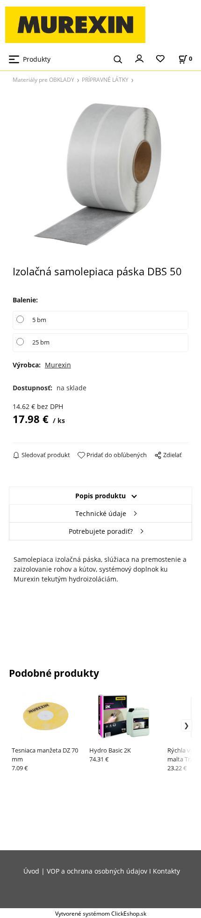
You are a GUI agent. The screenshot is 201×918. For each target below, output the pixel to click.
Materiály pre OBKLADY (43, 79)
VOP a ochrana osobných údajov (97, 871)
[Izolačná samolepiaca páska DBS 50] (101, 177)
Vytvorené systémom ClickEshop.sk (100, 913)
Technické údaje (100, 513)
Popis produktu (100, 495)
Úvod (31, 871)
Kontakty (166, 871)
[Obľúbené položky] (160, 59)
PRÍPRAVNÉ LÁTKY (105, 79)
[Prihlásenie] (139, 58)
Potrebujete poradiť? (101, 531)
